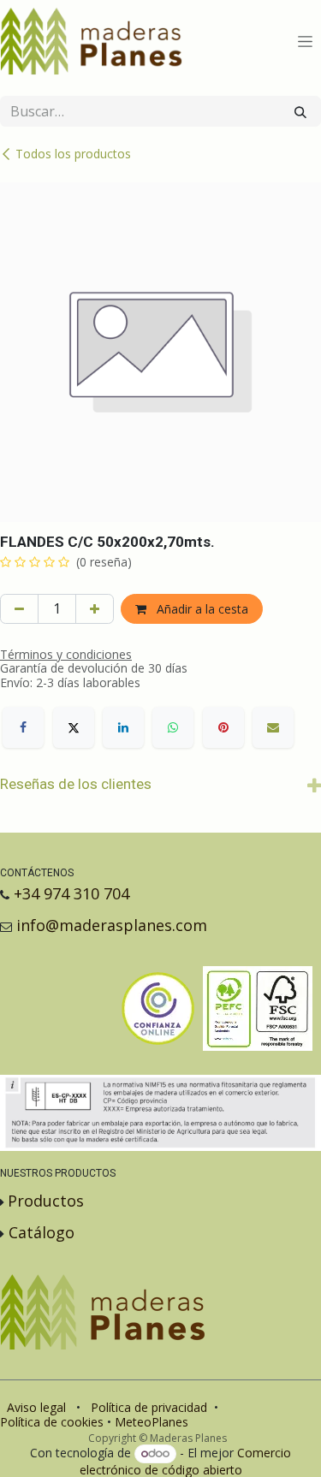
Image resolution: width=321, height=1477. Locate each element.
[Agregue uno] (94, 609)
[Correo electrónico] (273, 727)
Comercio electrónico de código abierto (185, 1460)
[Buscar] (300, 111)
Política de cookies (52, 1422)
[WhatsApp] (172, 727)
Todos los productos (73, 153)
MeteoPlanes (151, 1422)
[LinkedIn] (123, 727)
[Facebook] (23, 727)
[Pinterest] (223, 727)
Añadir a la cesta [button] (200, 609)
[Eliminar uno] (19, 609)
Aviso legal (36, 1407)
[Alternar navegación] (305, 41)
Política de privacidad (149, 1407)
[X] (73, 727)
